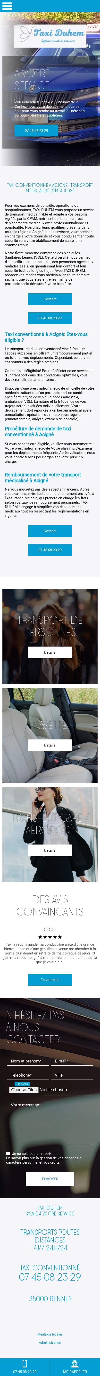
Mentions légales (50, 1334)
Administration (50, 1343)
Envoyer (50, 1179)
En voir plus (50, 980)
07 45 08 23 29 (36, 130)
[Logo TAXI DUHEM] (50, 37)
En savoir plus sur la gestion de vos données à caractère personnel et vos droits (43, 1160)
